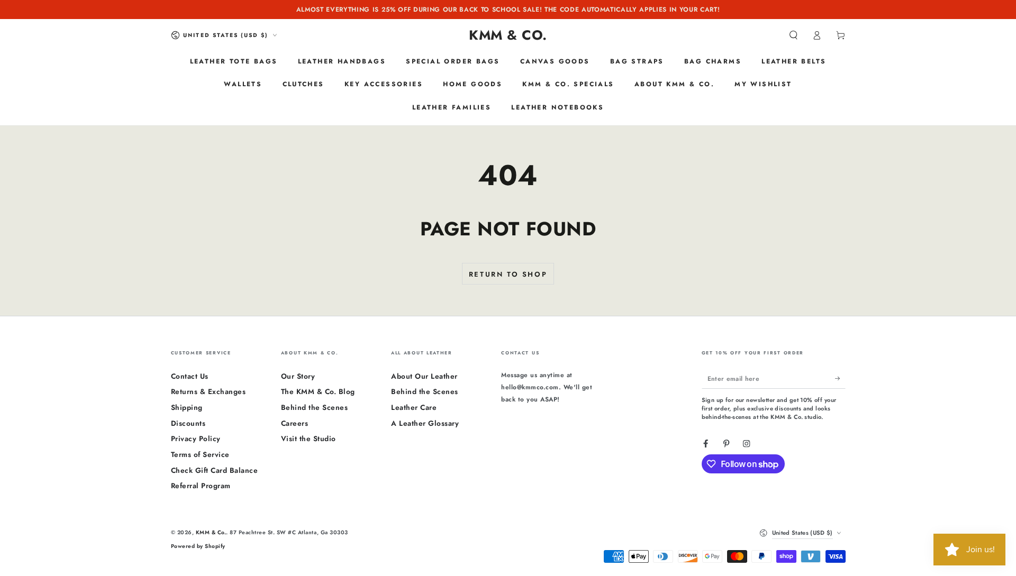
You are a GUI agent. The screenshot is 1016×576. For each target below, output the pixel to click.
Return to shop (508, 274)
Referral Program (201, 485)
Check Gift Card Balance (214, 470)
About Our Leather (424, 376)
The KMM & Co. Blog (318, 391)
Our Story (298, 376)
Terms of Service (200, 454)
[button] (793, 35)
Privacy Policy (196, 438)
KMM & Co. (211, 532)
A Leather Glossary (425, 423)
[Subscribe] (840, 378)
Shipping (187, 407)
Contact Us (189, 376)
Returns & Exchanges (208, 391)
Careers (295, 423)
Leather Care (414, 407)
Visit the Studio (308, 438)
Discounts (188, 423)
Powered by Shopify (198, 546)
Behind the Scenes (314, 407)
